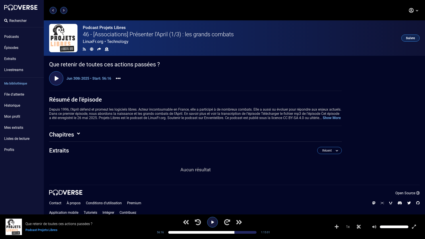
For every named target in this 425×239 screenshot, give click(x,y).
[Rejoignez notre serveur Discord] (400, 203)
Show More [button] (332, 118)
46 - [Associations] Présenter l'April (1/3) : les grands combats (158, 34)
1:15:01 (265, 232)
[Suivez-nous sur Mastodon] (373, 203)
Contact (55, 203)
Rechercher (18, 21)
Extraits (10, 59)
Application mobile (63, 212)
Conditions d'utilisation (104, 203)
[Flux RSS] (84, 49)
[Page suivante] (63, 10)
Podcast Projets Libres (104, 27)
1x (348, 227)
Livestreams (13, 70)
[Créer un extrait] (358, 227)
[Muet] (374, 227)
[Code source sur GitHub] (418, 203)
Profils (9, 150)
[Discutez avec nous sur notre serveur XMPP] (390, 203)
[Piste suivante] (239, 222)
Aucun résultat (195, 169)
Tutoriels (90, 212)
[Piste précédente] (186, 222)
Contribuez (128, 212)
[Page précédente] (53, 10)
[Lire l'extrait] (56, 78)
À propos (74, 203)
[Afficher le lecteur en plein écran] (413, 227)
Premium (134, 203)
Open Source (405, 193)
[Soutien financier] (106, 49)
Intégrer (108, 212)
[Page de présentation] (20, 7)
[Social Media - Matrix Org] (382, 203)
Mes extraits (13, 127)
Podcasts (11, 37)
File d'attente (14, 94)
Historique (12, 105)
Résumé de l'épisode (75, 99)
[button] (414, 10)
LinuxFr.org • (105, 41)
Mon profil (12, 116)
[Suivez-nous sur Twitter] (409, 203)
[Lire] (212, 222)
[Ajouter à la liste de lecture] (336, 227)
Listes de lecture (16, 139)
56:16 (160, 232)
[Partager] (99, 49)
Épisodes (11, 48)
